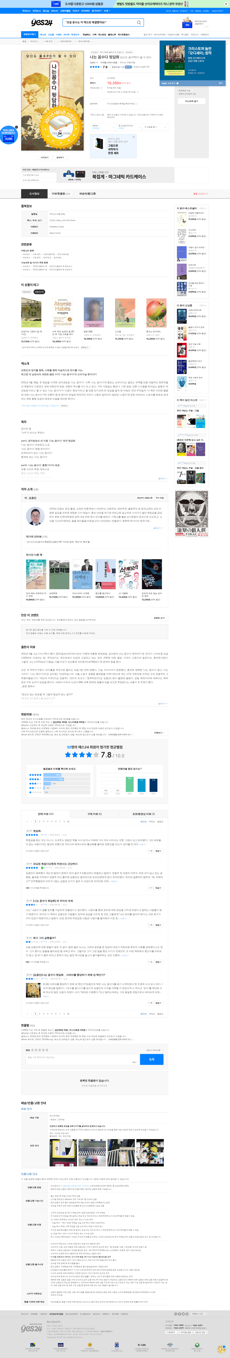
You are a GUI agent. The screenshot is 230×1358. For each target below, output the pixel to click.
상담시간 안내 (201, 1332)
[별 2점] (32, 1050)
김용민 (93, 62)
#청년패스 (27, 292)
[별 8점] (43, 1050)
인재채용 (34, 1314)
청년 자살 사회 (194, 344)
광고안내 (96, 1314)
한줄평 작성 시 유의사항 (162, 1050)
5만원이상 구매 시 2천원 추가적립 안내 (137, 92)
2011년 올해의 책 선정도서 (61, 269)
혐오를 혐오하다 (102, 593)
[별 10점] (46, 1050)
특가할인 (185, 34)
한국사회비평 (84, 41)
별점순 (160, 821)
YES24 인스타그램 (187, 1314)
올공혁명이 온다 (195, 361)
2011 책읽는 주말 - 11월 (188, 410)
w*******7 (48, 868)
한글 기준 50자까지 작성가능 (41, 1057)
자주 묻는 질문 (186, 1332)
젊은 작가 (148, 34)
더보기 (202, 208)
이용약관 (43, 1314)
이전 (32, 821)
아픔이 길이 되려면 (196, 247)
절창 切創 (88, 331)
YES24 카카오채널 (175, 1314)
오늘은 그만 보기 (168, 83)
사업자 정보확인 (105, 1331)
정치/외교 (47, 257)
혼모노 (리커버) (153, 331)
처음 (28, 821)
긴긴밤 (118, 331)
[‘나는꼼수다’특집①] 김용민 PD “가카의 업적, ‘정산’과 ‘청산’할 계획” (61, 542)
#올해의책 (39, 292)
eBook (94, 127)
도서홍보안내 (85, 1314)
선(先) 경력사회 (194, 310)
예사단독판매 (160, 34)
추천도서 (195, 34)
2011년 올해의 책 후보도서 (61, 266)
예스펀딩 (102, 34)
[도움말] (101, 88)
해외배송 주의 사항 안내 (191, 90)
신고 (64, 835)
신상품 (51, 34)
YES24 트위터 (183, 1314)
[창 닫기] (132, 137)
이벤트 (59, 34)
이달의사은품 (173, 34)
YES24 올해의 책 (40, 266)
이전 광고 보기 (205, 26)
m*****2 (44, 979)
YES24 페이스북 (179, 1314)
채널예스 (87, 34)
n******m (181, 406)
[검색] (139, 22)
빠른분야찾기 (30, 34)
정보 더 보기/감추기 (109, 67)
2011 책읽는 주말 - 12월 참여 (190, 468)
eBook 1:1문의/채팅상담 (195, 1328)
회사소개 (24, 1314)
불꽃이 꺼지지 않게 (196, 327)
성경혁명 (53, 593)
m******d (181, 463)
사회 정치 (49, 41)
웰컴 (24, 41)
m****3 (44, 835)
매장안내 (75, 34)
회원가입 (175, 11)
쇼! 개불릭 (123, 593)
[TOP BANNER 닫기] (226, 4)
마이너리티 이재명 (80, 593)
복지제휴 (115, 1314)
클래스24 (112, 34)
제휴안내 (105, 1314)
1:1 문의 (85, 1186)
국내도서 (34, 41)
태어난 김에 (113, 146)
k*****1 (44, 942)
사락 (94, 34)
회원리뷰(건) (118, 67)
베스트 (43, 34)
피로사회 (192, 265)
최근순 (144, 821)
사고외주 (192, 230)
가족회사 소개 (199, 1314)
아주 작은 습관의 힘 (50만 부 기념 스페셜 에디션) (63, 334)
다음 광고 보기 (207, 26)
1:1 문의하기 (172, 1332)
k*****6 (44, 905)
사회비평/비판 (65, 41)
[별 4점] (35, 1050)
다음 (64, 821)
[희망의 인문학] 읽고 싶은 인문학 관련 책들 (197, 440)
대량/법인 (205, 34)
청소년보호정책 (72, 1314)
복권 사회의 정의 (195, 378)
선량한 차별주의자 (196, 213)
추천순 (152, 821)
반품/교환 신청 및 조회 (71, 1186)
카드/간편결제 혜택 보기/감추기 (136, 104)
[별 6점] (39, 1050)
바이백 (66, 34)
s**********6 (183, 435)
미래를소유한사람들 (108, 62)
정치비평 (57, 257)
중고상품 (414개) (124, 127)
